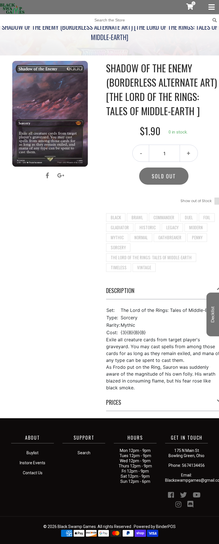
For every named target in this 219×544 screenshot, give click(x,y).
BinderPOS (166, 526)
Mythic (117, 237)
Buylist (32, 453)
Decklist (212, 314)
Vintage (144, 267)
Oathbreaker (169, 237)
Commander (163, 217)
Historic (147, 227)
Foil (206, 217)
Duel (189, 217)
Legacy (172, 227)
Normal (141, 237)
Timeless (119, 267)
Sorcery (118, 247)
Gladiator (120, 227)
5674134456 (193, 465)
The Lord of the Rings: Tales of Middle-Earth (151, 257)
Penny (197, 237)
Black (116, 217)
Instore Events (32, 463)
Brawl (137, 217)
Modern (196, 227)
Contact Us (32, 473)
